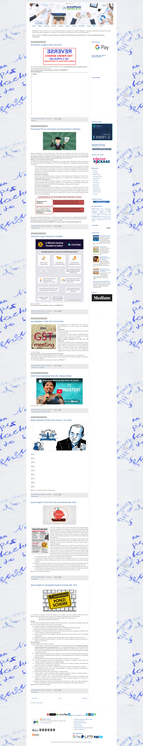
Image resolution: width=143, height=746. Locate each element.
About (40, 26)
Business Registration (96, 210)
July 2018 (95, 180)
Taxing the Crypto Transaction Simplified (47, 236)
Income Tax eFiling (78, 726)
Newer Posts (34, 698)
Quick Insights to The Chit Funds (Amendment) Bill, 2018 (53, 502)
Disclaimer (82, 26)
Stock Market (105, 219)
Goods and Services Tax (79, 729)
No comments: (49, 118)
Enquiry (61, 26)
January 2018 (96, 191)
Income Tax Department (79, 721)
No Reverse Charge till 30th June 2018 (46, 45)
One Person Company (99, 218)
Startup (48, 411)
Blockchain (102, 208)
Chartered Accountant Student (41, 411)
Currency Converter (101, 201)
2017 (94, 194)
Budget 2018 (108, 208)
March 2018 (96, 188)
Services (54, 26)
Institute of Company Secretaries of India (83, 719)
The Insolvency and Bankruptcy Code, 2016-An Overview (105, 270)
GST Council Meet (40, 367)
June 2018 (95, 182)
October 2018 (96, 174)
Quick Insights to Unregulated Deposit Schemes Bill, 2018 (54, 585)
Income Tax (37, 227)
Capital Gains (103, 210)
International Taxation (105, 216)
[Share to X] (57, 119)
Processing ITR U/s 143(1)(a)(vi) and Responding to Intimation (55, 129)
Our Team (46, 26)
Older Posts (84, 698)
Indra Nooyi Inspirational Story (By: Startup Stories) (51, 376)
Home (34, 26)
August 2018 (96, 178)
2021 (94, 170)
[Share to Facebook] (59, 119)
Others (105, 218)
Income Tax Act (77, 724)
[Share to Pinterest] (61, 119)
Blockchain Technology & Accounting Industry (105, 236)
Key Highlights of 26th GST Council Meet (47, 321)
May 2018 (95, 184)
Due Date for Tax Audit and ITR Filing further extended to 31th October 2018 (101, 282)
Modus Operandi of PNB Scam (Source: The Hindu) (51, 420)
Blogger (89, 742)
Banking (36, 496)
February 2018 (96, 190)
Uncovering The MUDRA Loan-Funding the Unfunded (105, 258)
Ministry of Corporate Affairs (80, 722)
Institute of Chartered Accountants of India (83, 727)
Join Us (67, 26)
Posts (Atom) (40, 702)
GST (35, 120)
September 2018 (97, 176)
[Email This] (54, 119)
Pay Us (89, 26)
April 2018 (95, 186)
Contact (74, 26)
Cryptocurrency (41, 312)
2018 (94, 172)
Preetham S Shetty (46, 719)
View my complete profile (45, 722)
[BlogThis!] (56, 119)
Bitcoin (36, 312)
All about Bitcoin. (103, 246)
